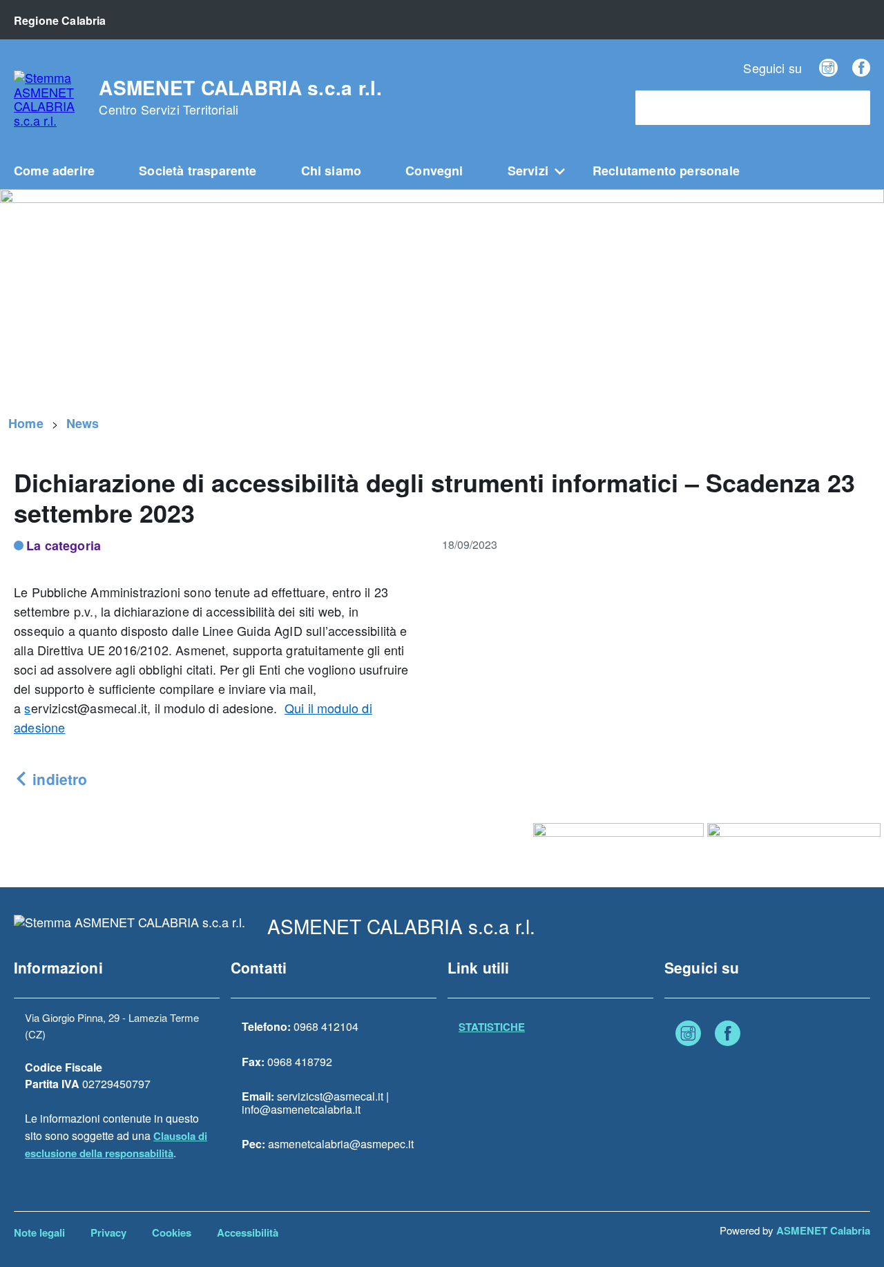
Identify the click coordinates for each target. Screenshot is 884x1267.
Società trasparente (197, 171)
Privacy (108, 1232)
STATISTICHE (492, 1026)
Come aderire (54, 171)
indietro (57, 778)
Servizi (528, 171)
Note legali (39, 1232)
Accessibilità (247, 1232)
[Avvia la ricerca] (853, 107)
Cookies (171, 1232)
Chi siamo (331, 171)
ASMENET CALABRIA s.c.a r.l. (240, 97)
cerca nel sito (676, 108)
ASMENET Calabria (823, 1230)
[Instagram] (828, 68)
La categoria (63, 545)
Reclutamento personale (666, 171)
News (82, 423)
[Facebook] (861, 68)
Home (26, 423)
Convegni (434, 171)
